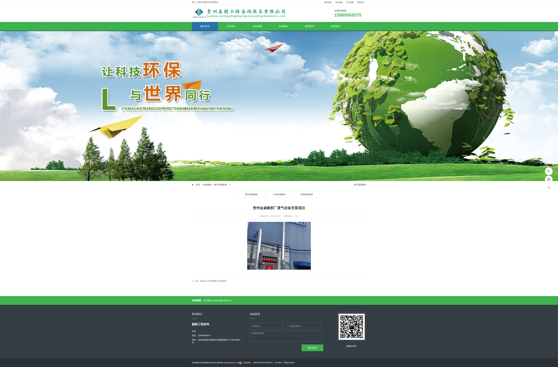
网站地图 (327, 2)
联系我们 (360, 2)
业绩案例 (283, 26)
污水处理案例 (279, 194)
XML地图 (339, 2)
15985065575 (549, 171)
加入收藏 (349, 2)
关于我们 (231, 26)
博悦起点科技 (289, 363)
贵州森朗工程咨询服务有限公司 (217, 300)
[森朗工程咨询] (240, 13)
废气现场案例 (220, 185)
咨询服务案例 (307, 194)
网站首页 (205, 26)
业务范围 (257, 26)
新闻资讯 (309, 26)
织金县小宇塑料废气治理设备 (213, 281)
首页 (198, 185)
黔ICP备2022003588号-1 (263, 363)
